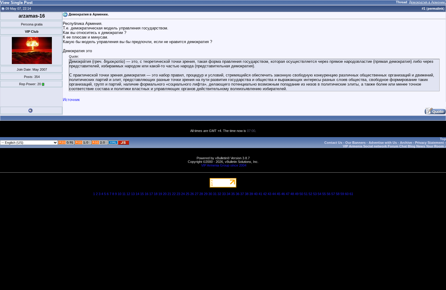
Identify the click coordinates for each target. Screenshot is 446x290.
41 (260, 194)
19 (160, 194)
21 (169, 194)
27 (196, 194)
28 (201, 194)
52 (310, 194)
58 (338, 194)
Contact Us (333, 142)
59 (342, 194)
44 (274, 194)
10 (119, 194)
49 (297, 194)
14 (137, 194)
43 (269, 194)
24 (183, 194)
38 (246, 194)
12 (128, 194)
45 (278, 194)
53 (315, 194)
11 (124, 194)
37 (242, 194)
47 (287, 194)
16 (146, 194)
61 (351, 194)
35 (233, 194)
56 (328, 194)
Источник (71, 99)
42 (265, 194)
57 (333, 194)
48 (292, 194)
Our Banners (355, 142)
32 (219, 194)
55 (324, 194)
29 (206, 194)
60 (347, 194)
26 (192, 194)
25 (187, 194)
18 (155, 194)
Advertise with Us (383, 142)
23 (178, 194)
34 (228, 194)
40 (256, 194)
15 (142, 194)
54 (319, 194)
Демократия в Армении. (427, 2)
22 (174, 194)
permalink (435, 8)
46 (283, 194)
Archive (406, 142)
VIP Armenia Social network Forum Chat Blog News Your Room (393, 146)
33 (224, 194)
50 (301, 194)
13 (133, 194)
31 (215, 194)
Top (443, 139)
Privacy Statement (429, 142)
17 (151, 194)
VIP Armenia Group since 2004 (223, 165)
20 (165, 194)
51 (306, 194)
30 (210, 194)
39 (251, 194)
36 (237, 194)
